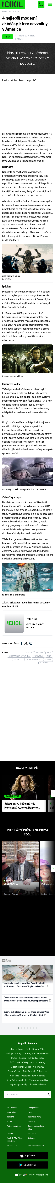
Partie (14, 1058)
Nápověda (32, 1133)
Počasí (22, 1058)
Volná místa (11, 1112)
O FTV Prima (12, 1108)
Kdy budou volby (36, 1058)
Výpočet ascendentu (17, 1080)
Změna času (43, 1053)
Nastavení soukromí (36, 1145)
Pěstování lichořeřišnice (33, 1075)
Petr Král (19, 39)
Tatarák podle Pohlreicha (35, 1071)
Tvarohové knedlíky (38, 1080)
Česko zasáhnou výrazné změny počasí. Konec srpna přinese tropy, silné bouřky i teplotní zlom (26, 999)
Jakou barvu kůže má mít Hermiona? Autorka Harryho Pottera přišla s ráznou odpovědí (21, 806)
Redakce (31, 1138)
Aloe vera (14, 1075)
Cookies (10, 1133)
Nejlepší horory (13, 1053)
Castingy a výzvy (34, 1117)
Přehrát (9, 881)
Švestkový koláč (38, 1084)
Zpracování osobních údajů (36, 1127)
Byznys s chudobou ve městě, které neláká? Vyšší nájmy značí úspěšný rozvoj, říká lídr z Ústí (26, 1013)
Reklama (10, 1117)
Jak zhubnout (17, 1049)
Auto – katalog (37, 1062)
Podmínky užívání (14, 1126)
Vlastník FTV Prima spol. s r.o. (14, 1139)
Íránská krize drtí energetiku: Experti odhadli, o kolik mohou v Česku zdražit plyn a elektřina (25, 984)
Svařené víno (14, 1071)
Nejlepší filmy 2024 (35, 1049)
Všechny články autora (35, 626)
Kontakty (31, 1121)
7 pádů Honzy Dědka (21, 1067)
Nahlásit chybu (13, 1145)
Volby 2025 (38, 1067)
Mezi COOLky (11, 884)
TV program (29, 1053)
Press (30, 1112)
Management (33, 1108)
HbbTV (9, 1121)
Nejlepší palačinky (18, 1084)
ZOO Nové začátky (19, 1062)
